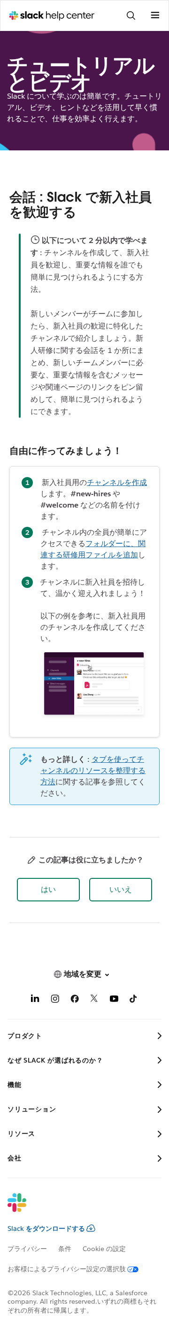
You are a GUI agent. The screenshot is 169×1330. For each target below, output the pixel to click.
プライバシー (27, 1248)
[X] (94, 1000)
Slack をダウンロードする (46, 1228)
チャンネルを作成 (117, 482)
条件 (64, 1248)
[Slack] (77, 1208)
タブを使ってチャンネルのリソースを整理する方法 (93, 770)
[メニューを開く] (155, 15)
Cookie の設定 (104, 1248)
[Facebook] (74, 1000)
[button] (48, 889)
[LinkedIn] (35, 1000)
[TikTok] (134, 1000)
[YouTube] (114, 1000)
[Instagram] (55, 1000)
